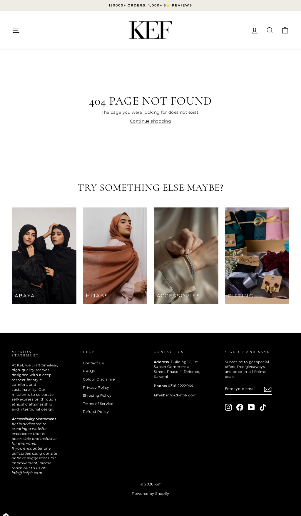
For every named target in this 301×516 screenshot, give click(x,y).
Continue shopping (150, 121)
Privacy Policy (96, 387)
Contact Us (93, 363)
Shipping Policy (97, 395)
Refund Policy (96, 411)
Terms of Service (98, 403)
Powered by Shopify (150, 493)
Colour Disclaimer (99, 379)
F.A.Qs (89, 371)
